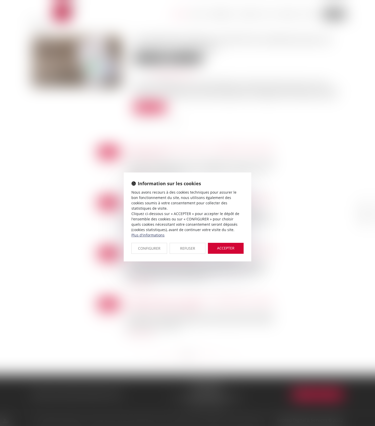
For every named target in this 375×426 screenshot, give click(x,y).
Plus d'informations (148, 235)
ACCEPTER (225, 248)
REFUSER (187, 248)
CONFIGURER (149, 248)
